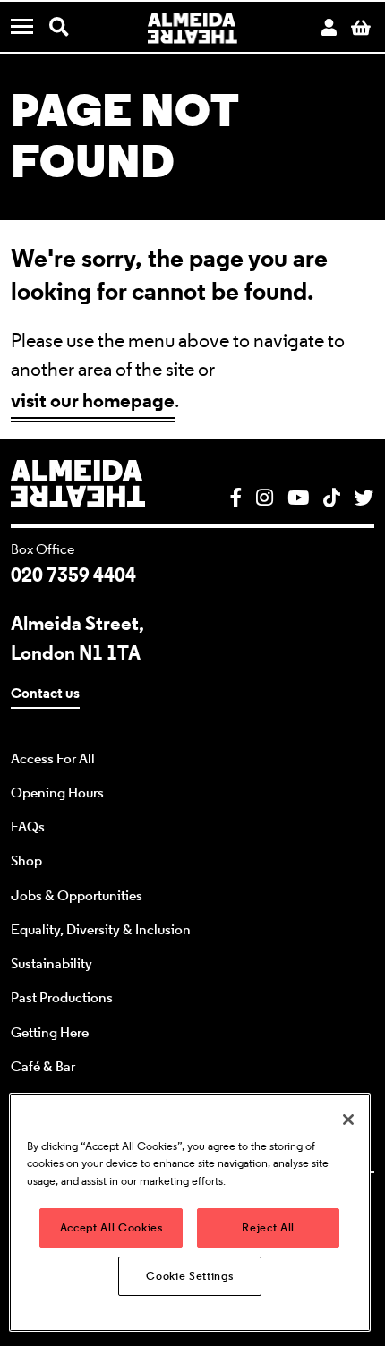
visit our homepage (93, 400)
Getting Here (50, 1033)
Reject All (268, 1227)
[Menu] (29, 28)
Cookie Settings (189, 1275)
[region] (190, 1212)
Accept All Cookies (111, 1227)
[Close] (348, 1119)
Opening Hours (57, 793)
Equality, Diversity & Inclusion (101, 930)
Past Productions (62, 998)
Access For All (53, 759)
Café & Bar (43, 1067)
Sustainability (51, 964)
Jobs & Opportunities (76, 896)
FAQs (28, 827)
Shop (26, 861)
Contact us (45, 693)
